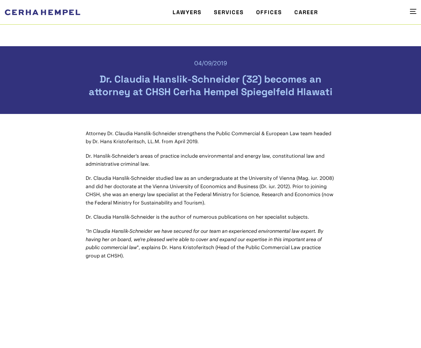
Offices (269, 12)
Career (306, 12)
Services (229, 12)
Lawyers (187, 12)
